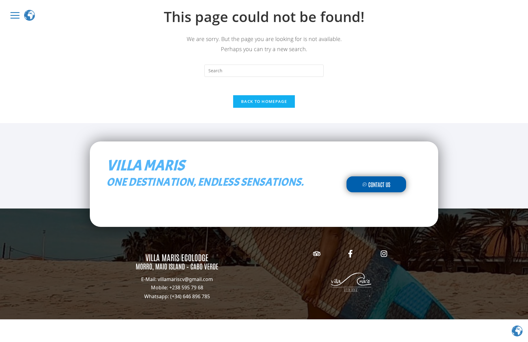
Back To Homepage (264, 101)
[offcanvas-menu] (15, 15)
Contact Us (379, 184)
